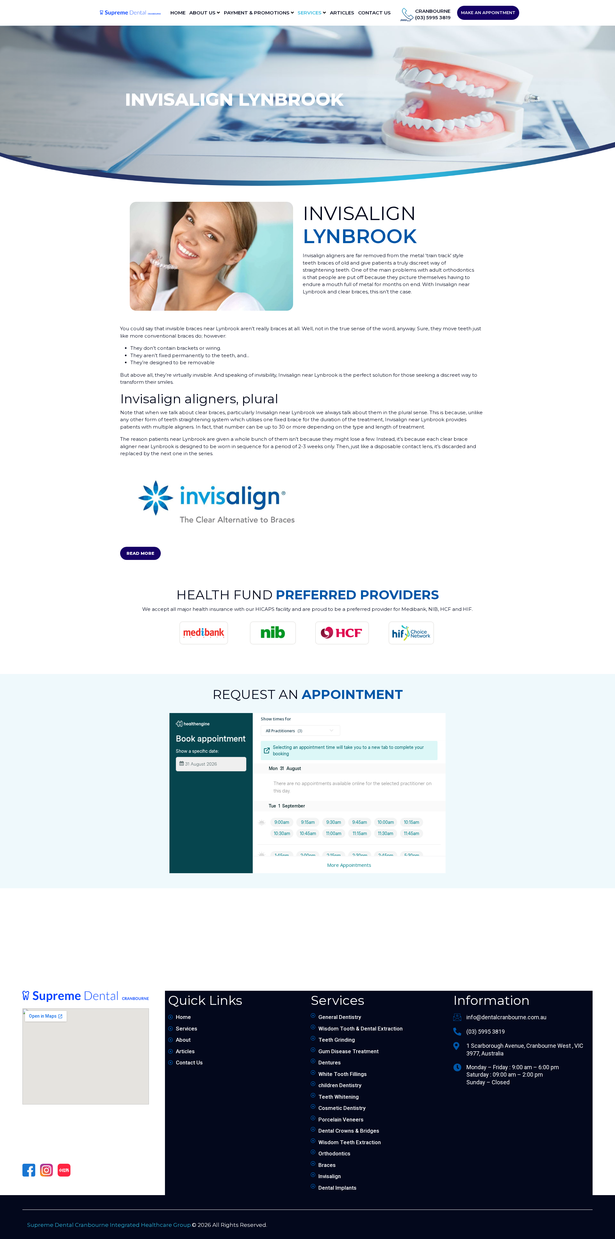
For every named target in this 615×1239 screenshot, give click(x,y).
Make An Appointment (488, 12)
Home (177, 13)
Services (310, 13)
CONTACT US (374, 13)
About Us (203, 13)
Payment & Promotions (257, 13)
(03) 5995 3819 (433, 17)
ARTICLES (342, 13)
